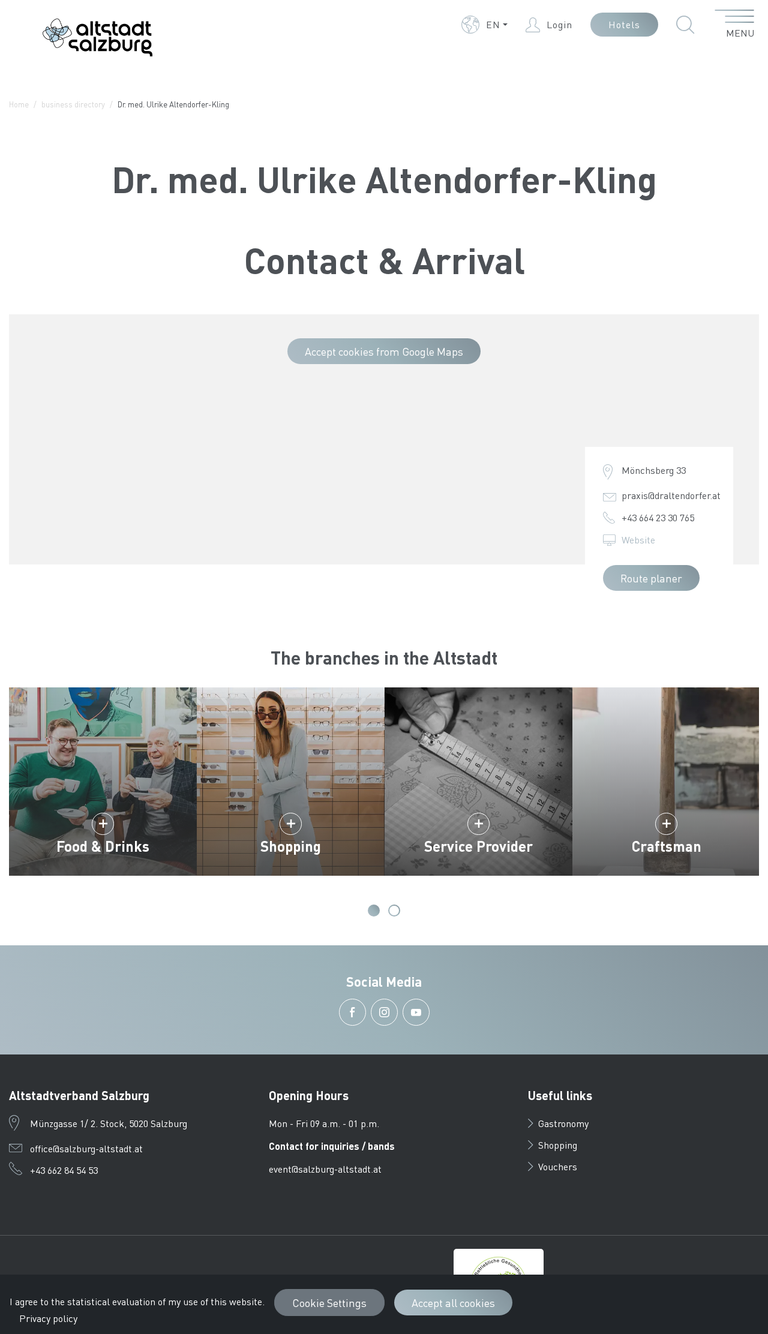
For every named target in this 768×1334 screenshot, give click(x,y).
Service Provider (478, 846)
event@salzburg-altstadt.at (325, 1168)
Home (19, 104)
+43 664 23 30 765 (658, 517)
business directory (73, 104)
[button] (484, 25)
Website (638, 539)
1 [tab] (374, 911)
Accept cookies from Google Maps (384, 351)
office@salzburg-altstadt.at (86, 1148)
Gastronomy (563, 1123)
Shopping (290, 846)
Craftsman (666, 846)
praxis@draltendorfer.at (671, 495)
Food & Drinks (102, 846)
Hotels (624, 24)
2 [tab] (394, 911)
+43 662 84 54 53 (64, 1170)
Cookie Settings (329, 1302)
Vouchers (557, 1166)
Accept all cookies (453, 1302)
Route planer (651, 578)
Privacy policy (48, 1318)
